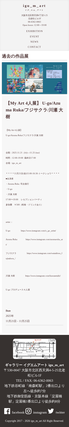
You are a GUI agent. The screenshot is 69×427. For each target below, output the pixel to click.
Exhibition (34, 31)
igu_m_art (34, 6)
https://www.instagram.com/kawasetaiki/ (43, 276)
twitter (60, 412)
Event (34, 36)
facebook (18, 412)
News (34, 41)
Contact (34, 46)
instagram (40, 412)
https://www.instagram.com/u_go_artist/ (38, 231)
